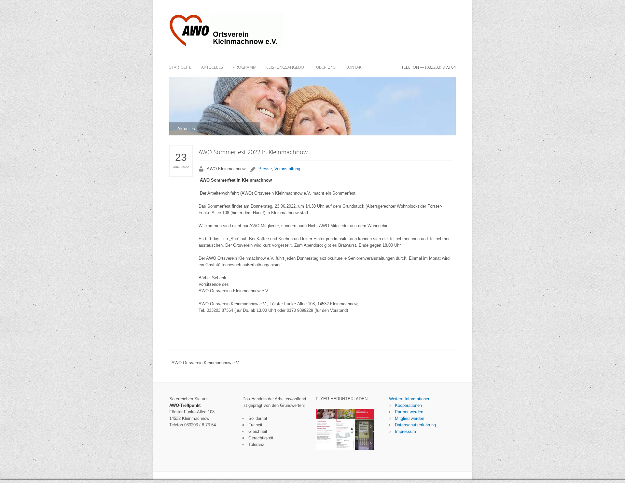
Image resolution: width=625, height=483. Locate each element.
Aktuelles (212, 67)
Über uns (326, 67)
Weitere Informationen (409, 398)
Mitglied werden (409, 418)
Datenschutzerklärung (415, 424)
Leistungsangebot (286, 67)
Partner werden (409, 411)
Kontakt (354, 67)
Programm (245, 67)
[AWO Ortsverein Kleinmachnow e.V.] (226, 30)
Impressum (405, 431)
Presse (265, 168)
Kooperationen (408, 405)
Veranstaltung (287, 168)
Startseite (180, 67)
